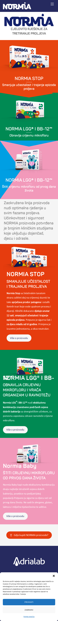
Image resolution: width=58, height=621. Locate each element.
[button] (53, 575)
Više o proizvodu (19, 338)
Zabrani (29, 610)
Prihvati (29, 602)
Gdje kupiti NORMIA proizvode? (31, 535)
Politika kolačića (29, 617)
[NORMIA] (17, 8)
